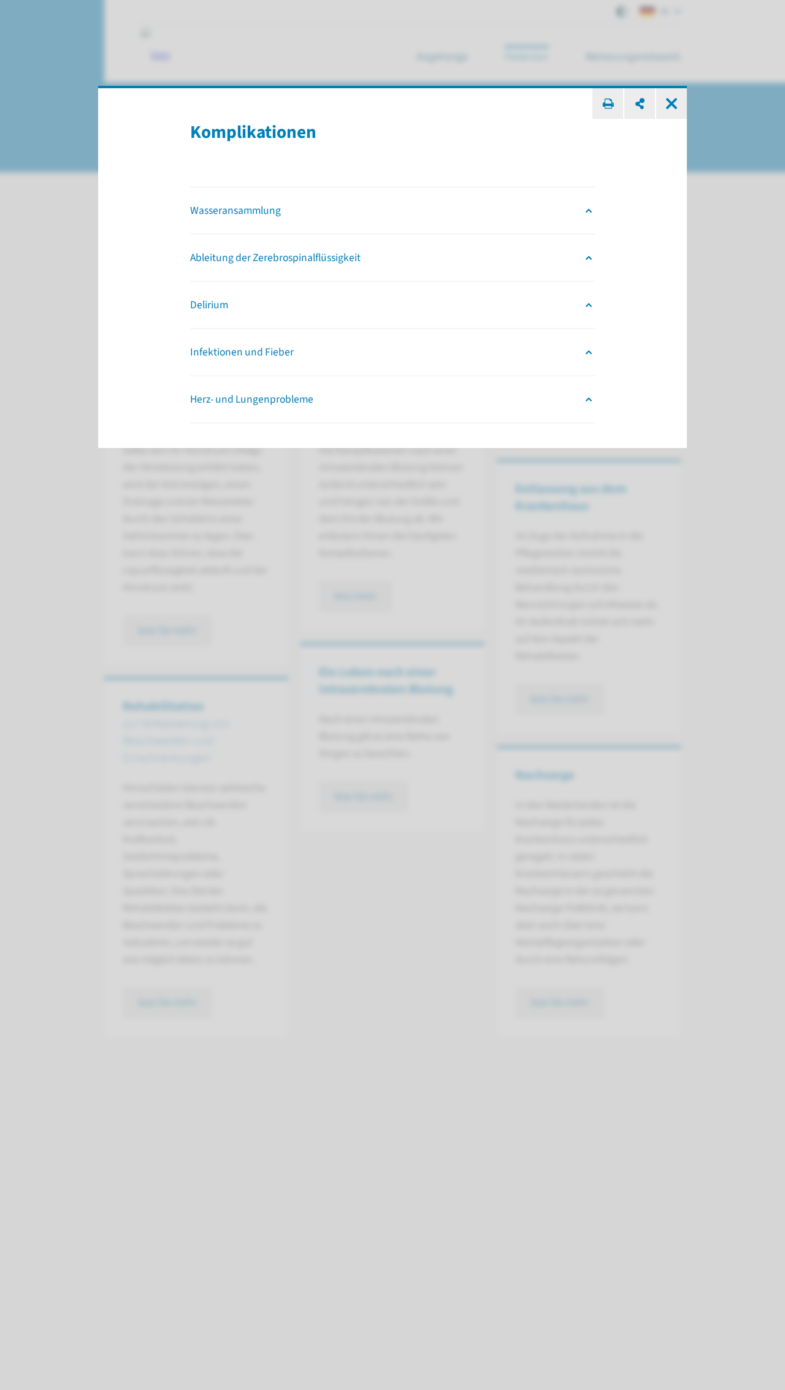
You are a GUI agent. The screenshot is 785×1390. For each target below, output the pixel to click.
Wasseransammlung (235, 210)
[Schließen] (671, 103)
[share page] (639, 103)
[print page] (607, 103)
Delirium (209, 305)
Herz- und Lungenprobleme (251, 399)
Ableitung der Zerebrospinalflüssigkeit (275, 257)
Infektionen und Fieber (242, 352)
